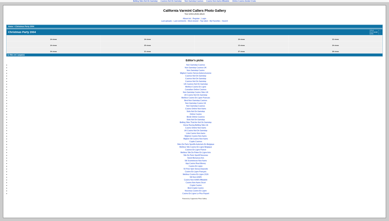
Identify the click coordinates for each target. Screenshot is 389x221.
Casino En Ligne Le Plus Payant (195, 193)
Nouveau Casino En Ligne (196, 191)
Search (225, 21)
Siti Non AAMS (196, 177)
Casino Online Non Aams (195, 109)
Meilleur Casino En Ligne (195, 87)
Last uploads (166, 21)
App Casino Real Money (196, 163)
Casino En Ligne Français (195, 172)
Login (203, 18)
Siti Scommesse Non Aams (196, 161)
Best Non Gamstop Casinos (195, 100)
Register (196, 18)
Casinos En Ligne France (195, 150)
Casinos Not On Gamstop (195, 76)
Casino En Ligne (196, 166)
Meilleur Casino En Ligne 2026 (195, 174)
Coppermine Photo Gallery (198, 198)
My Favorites (215, 21)
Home (10, 26)
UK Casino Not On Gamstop (195, 95)
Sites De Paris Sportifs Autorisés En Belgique (195, 144)
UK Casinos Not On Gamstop (196, 84)
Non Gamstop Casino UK (195, 103)
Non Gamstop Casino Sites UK (195, 92)
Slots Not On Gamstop (196, 111)
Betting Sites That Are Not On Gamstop (196, 122)
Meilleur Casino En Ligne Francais (195, 98)
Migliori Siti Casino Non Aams (195, 139)
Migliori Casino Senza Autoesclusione (195, 73)
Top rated (204, 21)
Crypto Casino (196, 185)
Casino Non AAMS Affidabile (195, 180)
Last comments (180, 21)
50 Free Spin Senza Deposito (196, 169)
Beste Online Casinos (196, 117)
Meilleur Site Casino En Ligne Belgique (195, 147)
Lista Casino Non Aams (195, 133)
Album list (187, 18)
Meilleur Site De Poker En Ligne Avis (196, 152)
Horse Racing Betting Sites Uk (195, 125)
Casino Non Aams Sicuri (196, 182)
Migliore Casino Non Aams (196, 136)
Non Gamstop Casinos (195, 65)
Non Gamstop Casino (196, 70)
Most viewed (193, 21)
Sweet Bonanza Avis (195, 158)
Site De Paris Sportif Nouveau (195, 155)
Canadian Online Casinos (195, 89)
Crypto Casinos (195, 141)
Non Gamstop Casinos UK (196, 68)
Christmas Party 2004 (24, 26)
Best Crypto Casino (196, 188)
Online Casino (196, 114)
